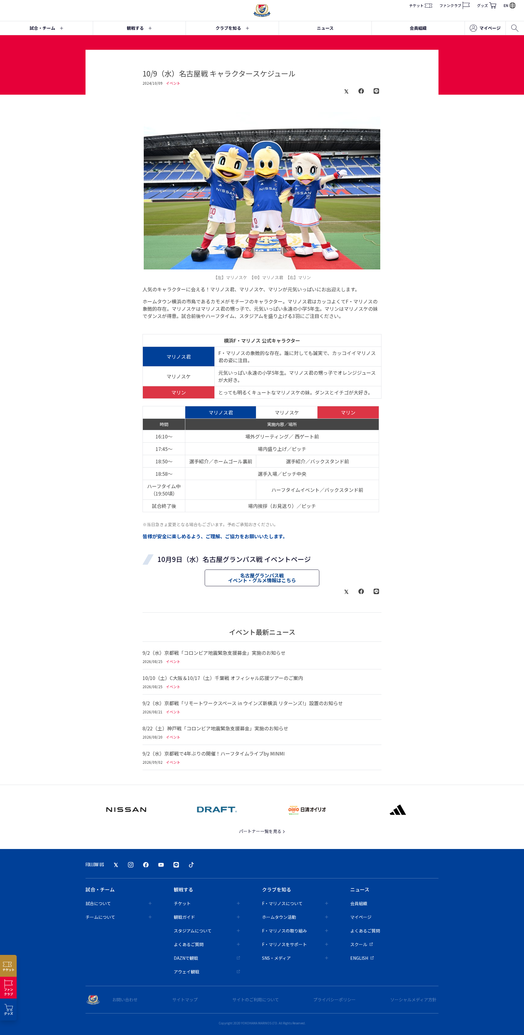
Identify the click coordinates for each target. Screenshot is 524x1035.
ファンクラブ (450, 5)
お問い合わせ (125, 999)
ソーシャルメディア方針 (413, 999)
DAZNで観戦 (186, 958)
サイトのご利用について (255, 999)
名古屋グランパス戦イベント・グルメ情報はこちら (262, 578)
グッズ (482, 5)
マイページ (490, 28)
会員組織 (418, 28)
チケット (416, 5)
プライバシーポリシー (334, 999)
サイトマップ (185, 999)
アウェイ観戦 (186, 972)
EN (506, 5)
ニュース (325, 28)
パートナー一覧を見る (260, 831)
